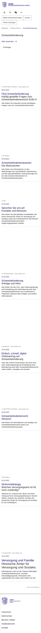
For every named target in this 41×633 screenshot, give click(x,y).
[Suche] (10, 12)
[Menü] (4, 12)
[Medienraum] (15, 12)
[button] (20, 41)
